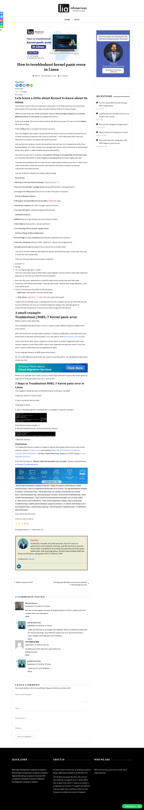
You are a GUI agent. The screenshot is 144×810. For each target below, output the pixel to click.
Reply (27, 616)
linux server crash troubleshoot (29, 501)
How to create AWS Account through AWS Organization (113, 104)
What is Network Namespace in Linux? (113, 132)
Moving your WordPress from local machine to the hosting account (70, 583)
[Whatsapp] (31, 85)
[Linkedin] (20, 85)
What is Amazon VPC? (24, 582)
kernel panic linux (30, 491)
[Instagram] (27, 85)
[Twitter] (24, 85)
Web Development (30, 453)
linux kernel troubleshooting (69, 495)
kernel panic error (71, 337)
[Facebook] (17, 85)
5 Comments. (64, 76)
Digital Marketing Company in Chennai (27, 776)
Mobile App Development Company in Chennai (30, 773)
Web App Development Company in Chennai (28, 770)
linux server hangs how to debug (55, 501)
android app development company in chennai (32, 485)
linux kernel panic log (28, 495)
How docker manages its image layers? (113, 124)
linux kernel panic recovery (47, 495)
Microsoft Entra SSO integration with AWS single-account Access (113, 141)
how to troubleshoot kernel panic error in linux (46, 488)
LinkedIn (31, 559)
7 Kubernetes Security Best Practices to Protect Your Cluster (114, 115)
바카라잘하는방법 (32, 642)
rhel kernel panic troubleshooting (62, 507)
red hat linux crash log (40, 507)
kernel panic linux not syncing (50, 491)
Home (67, 20)
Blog (77, 20)
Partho (37, 76)
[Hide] (1, 30)
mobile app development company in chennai (45, 504)
